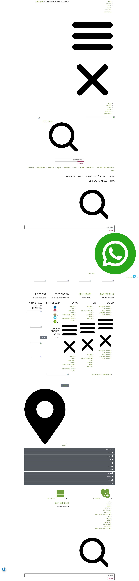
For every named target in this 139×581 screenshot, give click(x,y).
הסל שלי (48, 121)
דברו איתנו (108, 508)
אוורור (91, 312)
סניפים (109, 6)
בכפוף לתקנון (39, 2)
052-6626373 (107, 294)
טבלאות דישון (107, 12)
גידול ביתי (90, 306)
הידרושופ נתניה (106, 314)
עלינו (109, 502)
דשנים (91, 308)
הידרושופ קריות (106, 310)
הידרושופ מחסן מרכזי (105, 306)
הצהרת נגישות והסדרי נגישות (103, 514)
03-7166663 (85, 294)
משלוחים (108, 4)
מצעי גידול (90, 318)
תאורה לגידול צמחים (87, 310)
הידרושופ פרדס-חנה (105, 312)
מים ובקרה (90, 314)
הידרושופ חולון (107, 308)
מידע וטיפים (108, 10)
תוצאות (81, 163)
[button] (92, 58)
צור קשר (109, 8)
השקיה (91, 316)
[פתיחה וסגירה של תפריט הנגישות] (4, 569)
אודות (109, 2)
